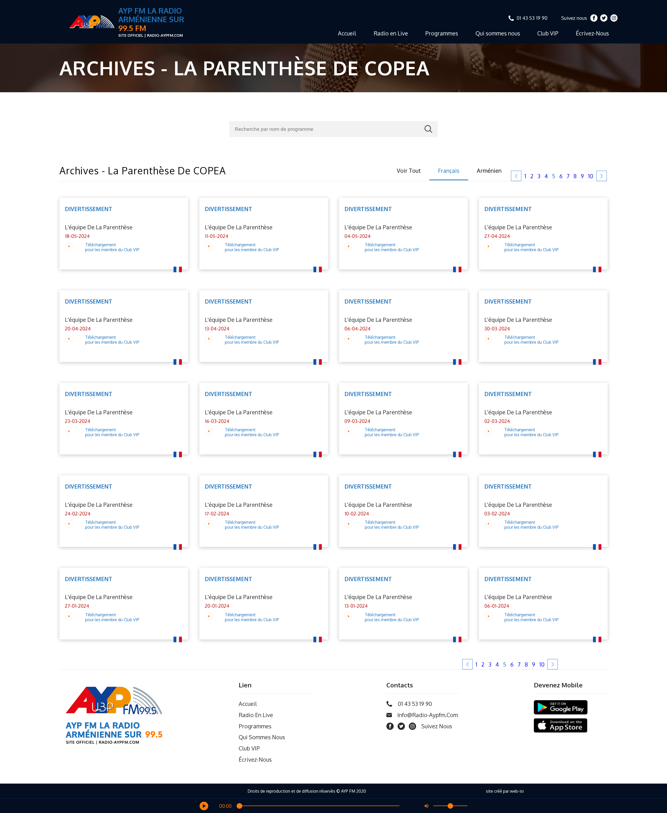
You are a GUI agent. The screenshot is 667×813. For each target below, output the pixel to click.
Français (448, 170)
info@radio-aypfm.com (427, 714)
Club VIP (547, 33)
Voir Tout (409, 170)
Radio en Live (391, 33)
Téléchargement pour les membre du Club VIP (112, 247)
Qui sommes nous (497, 33)
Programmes (441, 33)
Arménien (489, 170)
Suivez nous (574, 18)
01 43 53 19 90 (532, 18)
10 (590, 176)
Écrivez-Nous (592, 33)
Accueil (347, 33)
